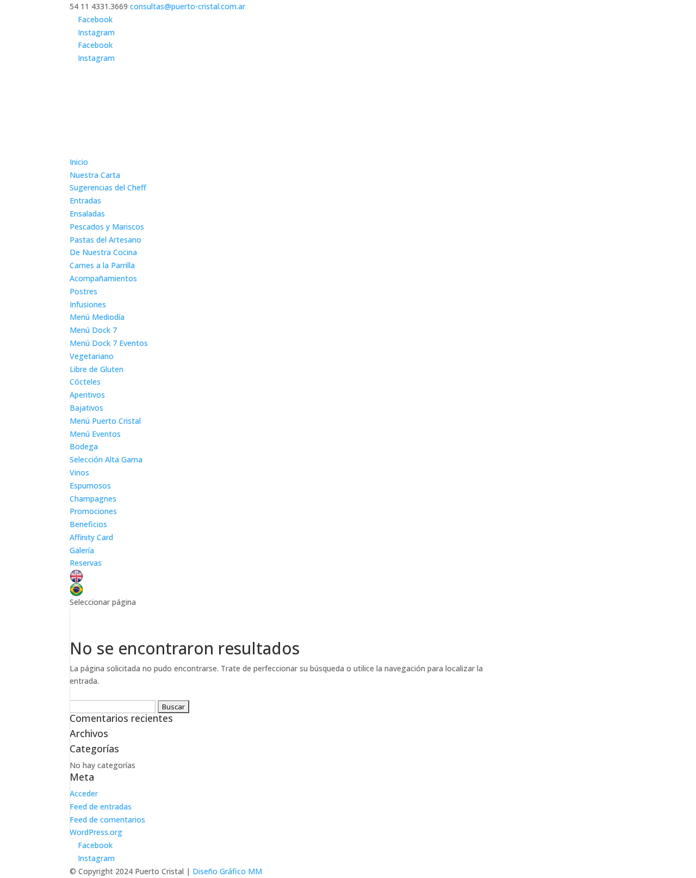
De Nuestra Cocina (103, 252)
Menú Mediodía (97, 317)
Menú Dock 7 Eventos (109, 343)
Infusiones (88, 304)
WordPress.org (96, 832)
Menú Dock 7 (93, 330)
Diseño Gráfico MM (227, 871)
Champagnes (93, 498)
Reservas (86, 563)
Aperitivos (87, 394)
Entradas (85, 200)
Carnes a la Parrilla (102, 265)
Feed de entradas (101, 806)
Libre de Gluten (96, 369)
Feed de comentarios (107, 819)
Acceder (84, 793)
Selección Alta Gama (106, 459)
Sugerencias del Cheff (108, 187)
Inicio (79, 162)
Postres (83, 291)
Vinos (79, 472)
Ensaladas (87, 213)
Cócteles (85, 381)
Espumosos (90, 485)
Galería (82, 550)
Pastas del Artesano (105, 239)
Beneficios (88, 524)
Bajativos (86, 408)
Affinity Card (91, 537)
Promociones (93, 511)
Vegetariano (92, 356)
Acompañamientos (103, 278)
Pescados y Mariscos (107, 226)
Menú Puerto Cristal (105, 421)
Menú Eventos (95, 434)
